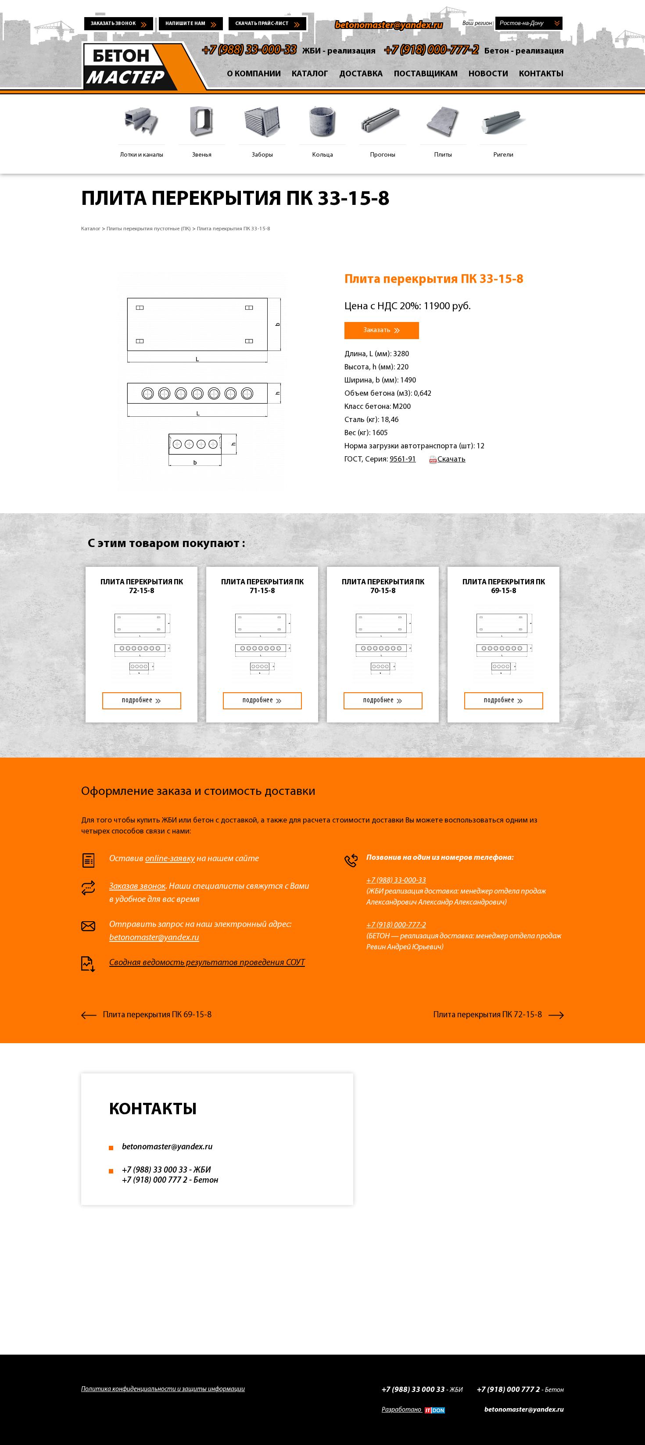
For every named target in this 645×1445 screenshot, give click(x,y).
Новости (488, 74)
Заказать (378, 330)
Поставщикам (426, 74)
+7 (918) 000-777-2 (431, 50)
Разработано (402, 1410)
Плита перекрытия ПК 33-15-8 (233, 229)
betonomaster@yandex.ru (388, 26)
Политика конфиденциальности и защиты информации (163, 1389)
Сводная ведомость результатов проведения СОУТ (207, 963)
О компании (254, 74)
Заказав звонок (137, 886)
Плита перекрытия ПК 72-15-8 (488, 1015)
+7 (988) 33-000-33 (249, 50)
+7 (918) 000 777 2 (154, 1181)
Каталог (310, 74)
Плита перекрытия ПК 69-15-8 (157, 1015)
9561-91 (403, 459)
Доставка (361, 74)
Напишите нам (185, 23)
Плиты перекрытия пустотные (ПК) (149, 229)
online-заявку (170, 859)
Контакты (541, 74)
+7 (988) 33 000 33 (154, 1170)
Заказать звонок (113, 23)
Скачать (451, 459)
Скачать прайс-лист (262, 23)
